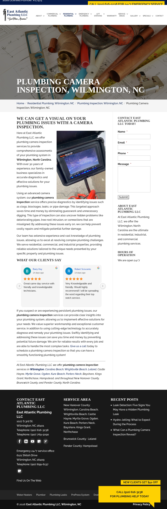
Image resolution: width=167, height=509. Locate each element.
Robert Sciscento (83, 269)
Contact (159, 16)
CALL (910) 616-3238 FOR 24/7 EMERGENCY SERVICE (126, 4)
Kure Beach (58, 373)
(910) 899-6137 (39, 464)
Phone (123, 153)
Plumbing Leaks (58, 495)
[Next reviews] (103, 286)
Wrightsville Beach (76, 369)
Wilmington (37, 369)
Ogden (46, 373)
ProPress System (80, 495)
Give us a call (78, 346)
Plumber (41, 495)
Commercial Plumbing (52, 15)
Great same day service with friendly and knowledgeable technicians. (38, 287)
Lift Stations (98, 15)
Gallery (134, 16)
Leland (92, 369)
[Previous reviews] (19, 286)
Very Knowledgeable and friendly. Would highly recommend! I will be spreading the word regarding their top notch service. (82, 290)
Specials (147, 16)
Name (123, 131)
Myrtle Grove (32, 373)
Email (122, 142)
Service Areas (121, 15)
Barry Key (37, 269)
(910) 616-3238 (39, 430)
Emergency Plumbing (84, 15)
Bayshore (69, 427)
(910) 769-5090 (39, 434)
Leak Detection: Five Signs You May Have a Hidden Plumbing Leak (131, 410)
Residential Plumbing (68, 15)
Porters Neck (74, 373)
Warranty (112, 16)
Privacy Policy (141, 504)
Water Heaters (24, 495)
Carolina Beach (54, 369)
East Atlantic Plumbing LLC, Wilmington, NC (53, 504)
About (39, 16)
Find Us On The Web (29, 480)
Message (124, 164)
